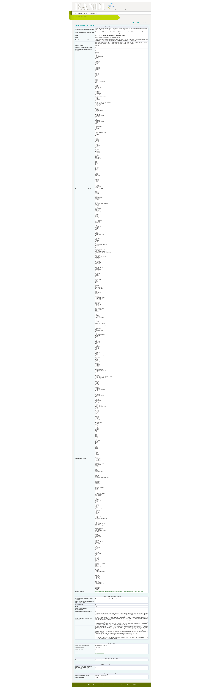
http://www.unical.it (99, 653)
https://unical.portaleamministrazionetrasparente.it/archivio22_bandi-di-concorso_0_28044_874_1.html (119, 591)
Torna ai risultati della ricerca (141, 23)
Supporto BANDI (131, 684)
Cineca (104, 684)
